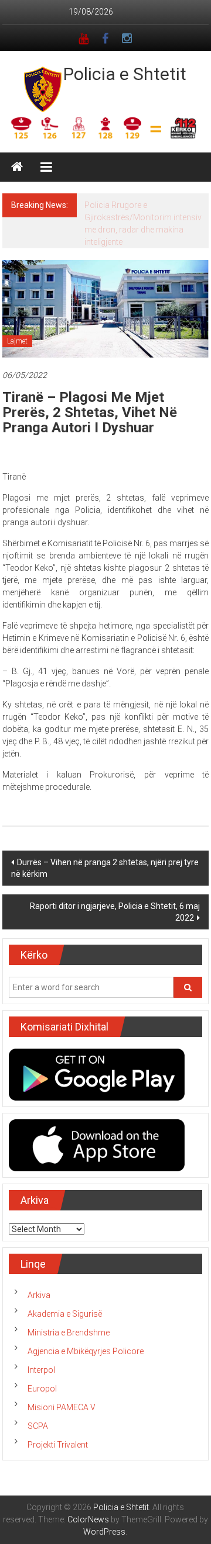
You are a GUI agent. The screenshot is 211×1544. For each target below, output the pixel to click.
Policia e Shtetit (124, 74)
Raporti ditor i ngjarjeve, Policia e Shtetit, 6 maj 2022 (115, 911)
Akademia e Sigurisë (65, 1314)
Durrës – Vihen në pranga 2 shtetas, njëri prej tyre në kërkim (105, 868)
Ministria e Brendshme (69, 1332)
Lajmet (17, 341)
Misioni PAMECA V (62, 1407)
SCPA (38, 1426)
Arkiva (39, 1295)
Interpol (41, 1370)
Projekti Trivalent (58, 1444)
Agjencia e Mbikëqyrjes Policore (86, 1351)
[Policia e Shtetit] (17, 167)
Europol (42, 1388)
